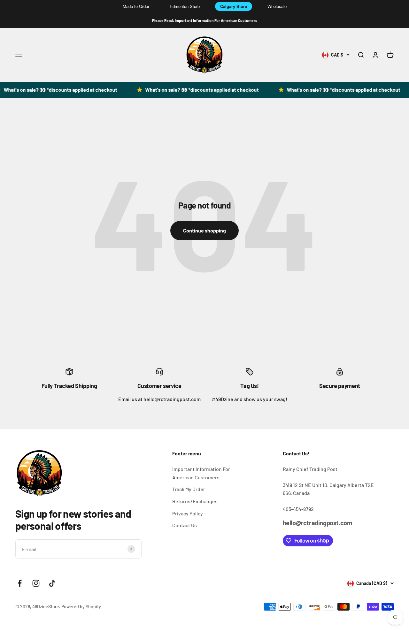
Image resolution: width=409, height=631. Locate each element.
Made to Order (136, 6)
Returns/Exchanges (195, 501)
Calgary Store (233, 6)
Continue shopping (204, 230)
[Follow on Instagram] (36, 583)
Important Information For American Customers (201, 473)
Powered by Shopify (81, 606)
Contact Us (184, 525)
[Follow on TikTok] (52, 583)
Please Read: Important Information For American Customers (204, 20)
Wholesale (277, 6)
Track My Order (188, 489)
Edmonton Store (185, 6)
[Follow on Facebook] (19, 583)
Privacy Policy (187, 513)
